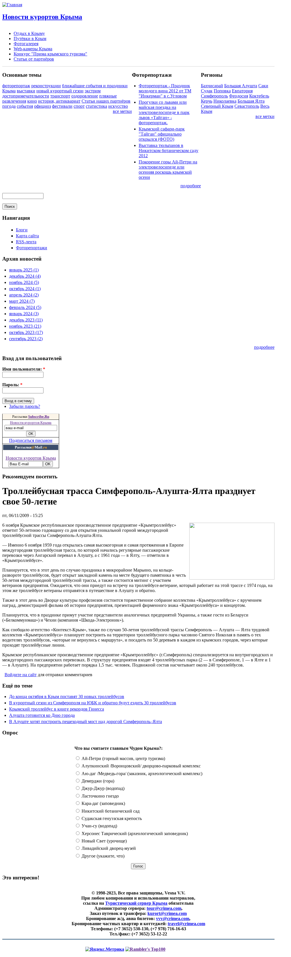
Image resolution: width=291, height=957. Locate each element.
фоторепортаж (16, 85)
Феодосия (238, 96)
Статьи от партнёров (34, 59)
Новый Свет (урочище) (103, 840)
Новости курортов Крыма (42, 16)
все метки (122, 111)
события (25, 106)
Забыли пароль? (24, 406)
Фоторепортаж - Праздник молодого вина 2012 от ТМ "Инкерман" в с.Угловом (165, 90)
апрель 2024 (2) (24, 294)
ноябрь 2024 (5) (24, 282)
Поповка (222, 90)
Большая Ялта (251, 101)
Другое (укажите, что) (102, 856)
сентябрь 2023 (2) (26, 338)
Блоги (22, 229)
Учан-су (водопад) (98, 825)
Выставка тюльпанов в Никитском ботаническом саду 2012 (168, 150)
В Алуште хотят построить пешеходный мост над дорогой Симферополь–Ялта (85, 721)
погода (9, 106)
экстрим (93, 90)
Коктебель (259, 96)
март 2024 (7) (22, 301)
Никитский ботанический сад (110, 811)
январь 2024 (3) (24, 313)
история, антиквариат (59, 101)
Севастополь (246, 106)
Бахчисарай (212, 85)
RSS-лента (26, 241)
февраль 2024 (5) (25, 307)
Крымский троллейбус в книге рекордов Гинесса (56, 709)
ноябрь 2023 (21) (25, 326)
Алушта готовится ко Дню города (42, 715)
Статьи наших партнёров (106, 101)
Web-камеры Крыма (33, 48)
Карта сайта (27, 235)
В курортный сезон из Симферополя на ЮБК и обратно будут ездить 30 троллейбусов (92, 702)
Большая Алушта (240, 85)
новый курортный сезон (60, 90)
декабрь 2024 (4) (25, 276)
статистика (96, 106)
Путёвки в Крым (30, 38)
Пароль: (12, 384)
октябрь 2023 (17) (26, 332)
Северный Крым (217, 106)
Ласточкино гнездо (99, 796)
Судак (207, 90)
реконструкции (46, 85)
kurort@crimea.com (167, 913)
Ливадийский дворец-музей (108, 848)
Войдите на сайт (21, 674)
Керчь (206, 101)
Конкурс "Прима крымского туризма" (50, 53)
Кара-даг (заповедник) (102, 803)
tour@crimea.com (164, 908)
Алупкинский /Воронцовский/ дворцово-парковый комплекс (140, 765)
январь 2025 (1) (24, 269)
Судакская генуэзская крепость (111, 818)
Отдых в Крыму (29, 33)
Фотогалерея (26, 43)
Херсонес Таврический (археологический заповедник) (134, 833)
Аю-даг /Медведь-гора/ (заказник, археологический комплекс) (141, 773)
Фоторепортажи (31, 247)
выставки (26, 90)
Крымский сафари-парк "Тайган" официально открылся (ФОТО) (162, 134)
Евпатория (242, 90)
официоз (42, 106)
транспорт (60, 96)
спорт (79, 106)
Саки (263, 85)
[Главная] (12, 4)
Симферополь (214, 96)
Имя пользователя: (23, 369)
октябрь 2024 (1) (25, 288)
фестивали (62, 106)
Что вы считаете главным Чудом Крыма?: (118, 748)
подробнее (190, 185)
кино (32, 101)
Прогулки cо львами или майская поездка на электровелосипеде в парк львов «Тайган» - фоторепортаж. (164, 112)
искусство (118, 106)
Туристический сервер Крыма (136, 903)
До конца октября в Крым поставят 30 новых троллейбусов (66, 696)
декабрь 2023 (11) (26, 319)
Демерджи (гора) (97, 781)
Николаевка (224, 101)
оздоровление (84, 96)
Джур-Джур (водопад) (102, 788)
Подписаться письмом (30, 440)
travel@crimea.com (186, 923)
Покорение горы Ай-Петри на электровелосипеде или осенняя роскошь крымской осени (168, 169)
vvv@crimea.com (172, 918)
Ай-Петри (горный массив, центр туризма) (122, 758)
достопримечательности (25, 96)
